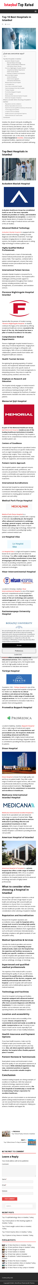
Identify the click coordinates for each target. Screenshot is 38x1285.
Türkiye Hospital (9, 90)
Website (4, 1191)
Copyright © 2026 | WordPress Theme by (16, 1283)
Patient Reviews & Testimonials (13, 115)
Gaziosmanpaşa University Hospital (14, 88)
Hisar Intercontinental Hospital (13, 86)
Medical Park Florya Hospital (13, 82)
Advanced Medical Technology (14, 63)
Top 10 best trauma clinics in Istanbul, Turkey (17, 1232)
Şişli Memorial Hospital (10, 430)
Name (4, 1179)
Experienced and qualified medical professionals (18, 107)
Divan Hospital (9, 94)
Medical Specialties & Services (13, 106)
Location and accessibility (12, 111)
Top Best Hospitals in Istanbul (12, 59)
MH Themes (31, 1283)
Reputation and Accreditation (13, 104)
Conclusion (6, 117)
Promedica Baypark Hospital (13, 92)
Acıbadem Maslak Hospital (12, 61)
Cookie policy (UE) (7, 1278)
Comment (5, 1164)
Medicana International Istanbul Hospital (16, 96)
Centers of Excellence (12, 77)
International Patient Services (14, 66)
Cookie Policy (18, 654)
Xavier (8, 24)
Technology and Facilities (12, 109)
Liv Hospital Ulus (9, 84)
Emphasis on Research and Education (16, 73)
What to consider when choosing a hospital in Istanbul (17, 101)
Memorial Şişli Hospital (11, 75)
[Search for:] (19, 1206)
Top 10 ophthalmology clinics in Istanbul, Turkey (18, 1217)
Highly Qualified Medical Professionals (16, 64)
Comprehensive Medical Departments (16, 70)
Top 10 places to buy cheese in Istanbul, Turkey (17, 1235)
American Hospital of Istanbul (13, 98)
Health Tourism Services (13, 71)
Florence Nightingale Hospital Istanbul (15, 68)
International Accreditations (14, 80)
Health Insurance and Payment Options (16, 113)
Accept (19, 645)
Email (4, 1185)
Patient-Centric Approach (13, 79)
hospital (5, 657)
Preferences (19, 651)
